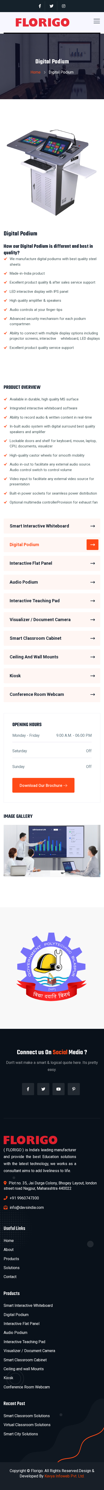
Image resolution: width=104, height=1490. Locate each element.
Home (35, 72)
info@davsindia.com (26, 1207)
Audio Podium (24, 582)
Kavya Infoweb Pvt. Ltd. (64, 1476)
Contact (10, 1276)
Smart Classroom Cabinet (35, 638)
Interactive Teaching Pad (35, 600)
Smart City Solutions (21, 1434)
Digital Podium (24, 544)
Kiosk (15, 675)
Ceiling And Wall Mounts (34, 656)
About (9, 1249)
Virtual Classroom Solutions (27, 1424)
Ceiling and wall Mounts (24, 1369)
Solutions (12, 1267)
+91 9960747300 (24, 1198)
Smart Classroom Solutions (27, 1416)
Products (11, 1259)
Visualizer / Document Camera (40, 619)
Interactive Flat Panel (31, 563)
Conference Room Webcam (37, 694)
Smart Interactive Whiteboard (39, 525)
